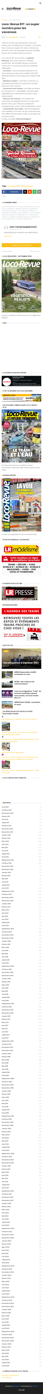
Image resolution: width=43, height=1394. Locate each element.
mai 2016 (21, 991)
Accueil (4, 20)
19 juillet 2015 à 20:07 (15, 229)
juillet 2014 (21, 922)
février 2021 (21, 1169)
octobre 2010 (21, 810)
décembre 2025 (21, 1341)
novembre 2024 (21, 1303)
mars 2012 (21, 841)
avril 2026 (21, 1353)
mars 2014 (21, 910)
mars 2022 (21, 1210)
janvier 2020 (21, 1128)
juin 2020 (21, 1144)
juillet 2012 (21, 854)
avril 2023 (21, 1250)
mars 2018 (21, 1060)
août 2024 (21, 1294)
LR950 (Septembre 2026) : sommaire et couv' (25, 673)
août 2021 (21, 1188)
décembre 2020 (21, 1163)
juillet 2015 (21, 960)
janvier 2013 (21, 872)
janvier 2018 (21, 1054)
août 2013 (21, 888)
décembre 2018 (21, 1088)
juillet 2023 (21, 1260)
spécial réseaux (27, 186)
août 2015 (21, 963)
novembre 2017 (21, 1047)
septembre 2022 (21, 1228)
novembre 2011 (21, 829)
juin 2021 (21, 1182)
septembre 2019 (21, 1116)
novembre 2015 (21, 972)
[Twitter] (25, 192)
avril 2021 (21, 1175)
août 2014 (21, 925)
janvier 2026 (21, 1344)
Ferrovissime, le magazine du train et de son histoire (19, 720)
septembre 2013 (21, 891)
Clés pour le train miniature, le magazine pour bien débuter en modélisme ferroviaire (20, 758)
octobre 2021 (21, 1194)
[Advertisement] (21, 347)
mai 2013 (21, 879)
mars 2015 (21, 947)
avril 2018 (21, 1063)
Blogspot (17, 1386)
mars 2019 (21, 1097)
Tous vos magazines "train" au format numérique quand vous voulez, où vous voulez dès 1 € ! (27, 694)
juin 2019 (21, 1107)
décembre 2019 (21, 1125)
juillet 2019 (21, 1110)
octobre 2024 (21, 1300)
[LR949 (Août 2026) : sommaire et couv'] (7, 704)
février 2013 (21, 876)
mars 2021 (21, 1172)
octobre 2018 (21, 1082)
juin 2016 (21, 994)
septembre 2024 (21, 1297)
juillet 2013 (21, 885)
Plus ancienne (35, 251)
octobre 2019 (21, 1119)
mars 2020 (21, 1135)
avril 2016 (21, 988)
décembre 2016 (21, 1013)
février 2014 (21, 907)
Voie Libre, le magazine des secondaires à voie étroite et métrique (20, 740)
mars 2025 (21, 1316)
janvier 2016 (21, 979)
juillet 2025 (21, 1325)
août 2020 (21, 1150)
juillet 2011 (21, 823)
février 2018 (21, 1057)
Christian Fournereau (10, 1375)
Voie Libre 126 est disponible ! (13, 752)
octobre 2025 (21, 1334)
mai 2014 (21, 916)
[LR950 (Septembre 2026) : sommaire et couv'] (7, 674)
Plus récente (7, 251)
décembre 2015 (21, 975)
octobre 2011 (21, 826)
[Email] (39, 192)
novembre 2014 (21, 935)
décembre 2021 (21, 1200)
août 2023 (21, 1263)
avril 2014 (21, 913)
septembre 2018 (21, 1078)
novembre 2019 (21, 1122)
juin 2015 (21, 957)
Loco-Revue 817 (14, 20)
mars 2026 (21, 1350)
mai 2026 (21, 1356)
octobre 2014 (21, 932)
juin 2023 (21, 1256)
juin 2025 (21, 1322)
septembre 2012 (21, 860)
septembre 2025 (21, 1331)
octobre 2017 (21, 1044)
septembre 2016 (21, 1004)
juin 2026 (21, 1359)
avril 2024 (21, 1285)
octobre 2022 (21, 1232)
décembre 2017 (21, 1050)
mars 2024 (21, 1281)
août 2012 (21, 857)
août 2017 (21, 1038)
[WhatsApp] (34, 192)
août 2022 (21, 1225)
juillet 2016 (21, 997)
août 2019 (21, 1113)
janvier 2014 (21, 904)
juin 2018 (21, 1069)
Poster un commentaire (21, 245)
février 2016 (21, 982)
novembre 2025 (21, 1338)
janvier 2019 (21, 1091)
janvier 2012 (21, 835)
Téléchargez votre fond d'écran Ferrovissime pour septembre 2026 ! (20, 733)
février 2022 (21, 1207)
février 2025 (21, 1313)
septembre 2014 (21, 929)
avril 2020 (21, 1138)
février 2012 (21, 838)
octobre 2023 (21, 1269)
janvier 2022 (21, 1203)
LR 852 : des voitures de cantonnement (24, 683)
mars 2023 (21, 1247)
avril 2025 (21, 1319)
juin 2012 (21, 851)
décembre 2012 (21, 869)
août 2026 (21, 1366)
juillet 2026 (21, 1363)
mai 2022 (21, 1216)
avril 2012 (21, 844)
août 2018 (21, 1075)
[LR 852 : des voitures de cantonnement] (7, 684)
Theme (35, 1386)
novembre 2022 (21, 1235)
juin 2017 (21, 1032)
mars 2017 (21, 1022)
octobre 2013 (21, 894)
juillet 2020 (21, 1147)
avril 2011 (21, 819)
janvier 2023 (21, 1241)
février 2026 (21, 1347)
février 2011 (21, 816)
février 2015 (21, 944)
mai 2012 (21, 847)
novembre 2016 (21, 1010)
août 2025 (21, 1328)
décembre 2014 (21, 938)
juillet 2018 (21, 1072)
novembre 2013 (21, 897)
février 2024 (21, 1278)
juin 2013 (21, 882)
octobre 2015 (21, 969)
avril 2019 (21, 1100)
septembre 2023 (21, 1266)
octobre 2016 (21, 1007)
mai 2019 (21, 1103)
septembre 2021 (21, 1191)
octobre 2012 (21, 863)
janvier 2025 (21, 1309)
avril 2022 (21, 1213)
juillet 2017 (21, 1035)
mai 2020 (21, 1141)
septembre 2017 (21, 1041)
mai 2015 (21, 954)
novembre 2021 (21, 1197)
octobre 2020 (21, 1157)
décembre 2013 (21, 901)
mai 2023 (21, 1253)
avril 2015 (21, 950)
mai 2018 (21, 1066)
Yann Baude (6, 1377)
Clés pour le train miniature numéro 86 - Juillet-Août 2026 (21, 771)
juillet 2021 (21, 1185)
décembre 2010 (21, 813)
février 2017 (21, 1019)
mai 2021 (21, 1178)
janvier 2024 (21, 1275)
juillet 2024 (21, 1291)
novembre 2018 (21, 1085)
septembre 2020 (21, 1153)
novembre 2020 (21, 1160)
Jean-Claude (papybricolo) (23, 227)
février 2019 (21, 1094)
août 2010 (21, 807)
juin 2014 (21, 919)
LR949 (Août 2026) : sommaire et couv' (27, 703)
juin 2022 (21, 1219)
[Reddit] (30, 192)
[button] (2, 9)
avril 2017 (21, 1025)
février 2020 (21, 1132)
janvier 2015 (21, 941)
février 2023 (21, 1244)
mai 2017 (21, 1029)
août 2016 (21, 1000)
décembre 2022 (21, 1238)
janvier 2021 (21, 1166)
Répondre (8, 236)
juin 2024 (21, 1288)
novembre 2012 (21, 866)
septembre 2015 (21, 966)
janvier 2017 (21, 1016)
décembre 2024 (21, 1306)
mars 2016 (21, 985)
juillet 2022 (21, 1222)
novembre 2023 (21, 1272)
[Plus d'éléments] (4, 196)
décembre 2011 (21, 832)
